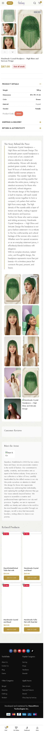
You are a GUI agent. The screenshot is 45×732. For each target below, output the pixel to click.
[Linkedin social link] (28, 651)
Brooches (4, 690)
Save (6, 534)
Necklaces (25, 670)
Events (4, 673)
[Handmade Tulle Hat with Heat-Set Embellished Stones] (31, 600)
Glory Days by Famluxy (29, 698)
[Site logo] (21, 2)
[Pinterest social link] (24, 651)
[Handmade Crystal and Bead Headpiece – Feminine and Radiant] (11, 600)
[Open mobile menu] (3, 3)
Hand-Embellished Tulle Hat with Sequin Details (11, 570)
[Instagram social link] (15, 651)
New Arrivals (26, 686)
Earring (24, 662)
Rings (24, 666)
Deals (10, 3)
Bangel (4, 686)
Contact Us (5, 666)
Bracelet (24, 673)
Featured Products (28, 690)
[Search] (34, 3)
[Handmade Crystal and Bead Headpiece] (31, 548)
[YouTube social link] (19, 651)
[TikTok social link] (32, 651)
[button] (20, 31)
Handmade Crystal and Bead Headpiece (31, 570)
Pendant (4, 698)
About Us (5, 662)
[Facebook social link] (11, 651)
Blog (3, 670)
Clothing (4, 694)
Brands (24, 694)
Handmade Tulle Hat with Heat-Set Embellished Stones (31, 622)
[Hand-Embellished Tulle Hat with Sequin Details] (11, 548)
